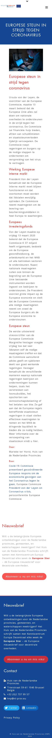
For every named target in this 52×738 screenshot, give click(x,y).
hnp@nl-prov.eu (16, 698)
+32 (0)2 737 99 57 (18, 694)
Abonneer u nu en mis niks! (24, 576)
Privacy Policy (12, 717)
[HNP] (11, 6)
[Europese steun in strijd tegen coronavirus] (26, 60)
